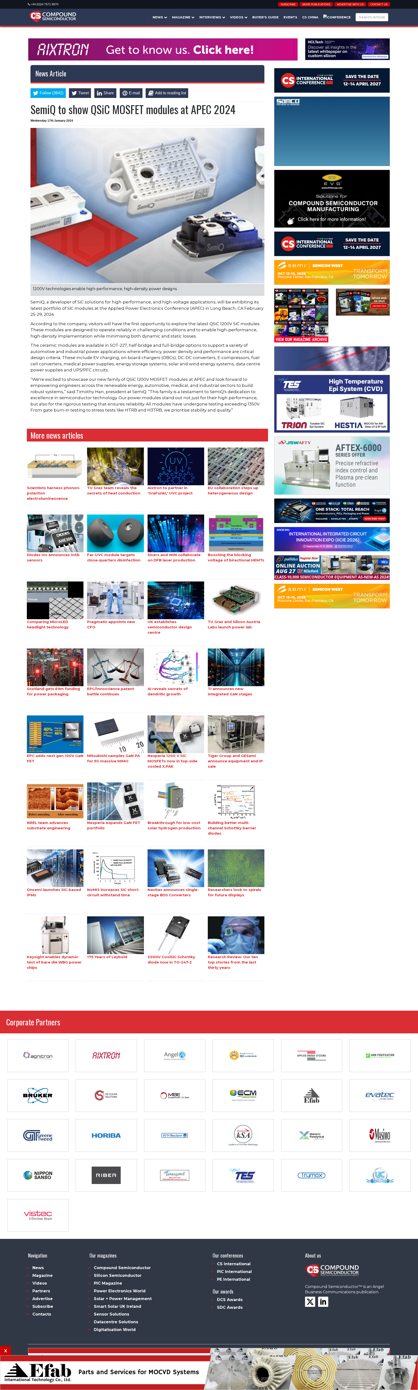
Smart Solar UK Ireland (117, 1306)
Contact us (379, 4)
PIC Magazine (108, 1283)
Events (290, 17)
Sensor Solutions (111, 1314)
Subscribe (288, 4)
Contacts (41, 1314)
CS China (310, 17)
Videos (237, 17)
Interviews (210, 17)
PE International (233, 1279)
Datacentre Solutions (116, 1322)
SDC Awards (230, 1307)
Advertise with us (350, 4)
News (158, 17)
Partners (41, 1291)
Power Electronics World (120, 1291)
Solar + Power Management (123, 1298)
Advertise (42, 1298)
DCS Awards (230, 1299)
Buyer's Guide (265, 17)
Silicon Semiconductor (118, 1275)
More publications (316, 4)
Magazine (181, 17)
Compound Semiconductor (122, 1267)
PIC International (234, 1271)
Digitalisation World (115, 1329)
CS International (234, 1264)
